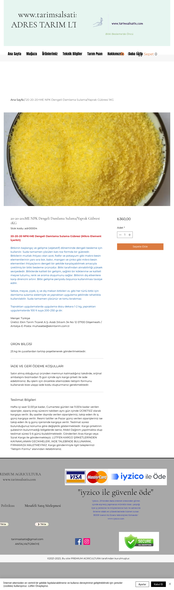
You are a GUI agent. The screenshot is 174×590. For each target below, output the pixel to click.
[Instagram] (86, 541)
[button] (147, 54)
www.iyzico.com (116, 519)
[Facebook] (78, 541)
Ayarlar (142, 584)
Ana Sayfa (17, 99)
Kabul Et (158, 584)
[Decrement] (120, 235)
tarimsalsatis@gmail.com (27, 539)
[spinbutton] (125, 235)
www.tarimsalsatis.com (56, 14)
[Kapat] (170, 584)
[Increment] (130, 235)
